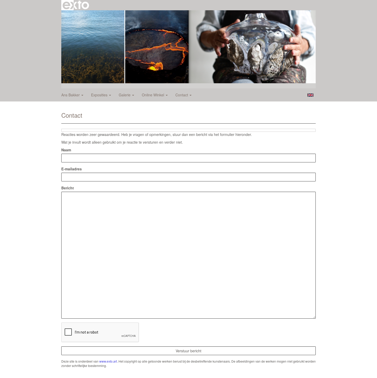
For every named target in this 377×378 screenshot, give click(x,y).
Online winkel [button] (153, 94)
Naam (66, 149)
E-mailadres (71, 168)
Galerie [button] (125, 94)
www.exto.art (108, 361)
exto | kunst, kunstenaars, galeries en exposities (75, 5)
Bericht (67, 187)
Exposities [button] (99, 94)
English (310, 95)
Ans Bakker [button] (71, 94)
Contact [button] (182, 94)
